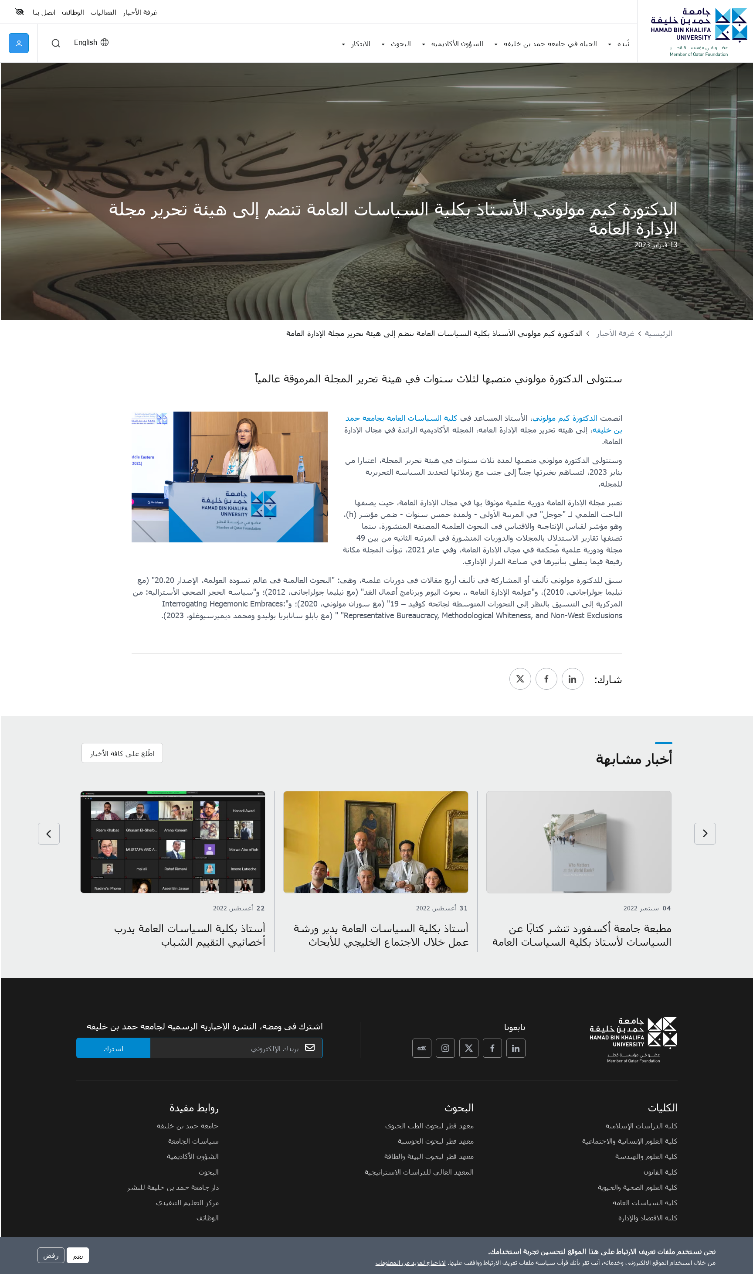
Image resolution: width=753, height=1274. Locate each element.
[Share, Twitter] (520, 679)
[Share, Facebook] (546, 679)
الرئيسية (658, 333)
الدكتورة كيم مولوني (565, 417)
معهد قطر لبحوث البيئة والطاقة (429, 1155)
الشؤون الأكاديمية (193, 1155)
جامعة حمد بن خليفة (188, 1125)
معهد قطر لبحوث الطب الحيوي (429, 1125)
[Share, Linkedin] (572, 679)
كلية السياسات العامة (645, 1202)
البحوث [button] (401, 43)
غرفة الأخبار (615, 333)
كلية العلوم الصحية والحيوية (638, 1186)
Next (49, 834)
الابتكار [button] (360, 43)
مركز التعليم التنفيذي (187, 1202)
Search (55, 43)
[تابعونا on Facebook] (492, 1048)
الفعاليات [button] (103, 11)
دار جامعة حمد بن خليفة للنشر (173, 1186)
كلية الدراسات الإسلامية (642, 1125)
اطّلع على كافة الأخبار (122, 753)
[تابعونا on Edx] (421, 1048)
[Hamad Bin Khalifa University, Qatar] (698, 31)
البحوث (209, 1171)
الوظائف (208, 1217)
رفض (51, 1255)
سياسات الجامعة (193, 1140)
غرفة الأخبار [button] (140, 11)
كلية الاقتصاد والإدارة (648, 1217)
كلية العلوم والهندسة (646, 1155)
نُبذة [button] (623, 43)
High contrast (19, 11)
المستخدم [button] (19, 43)
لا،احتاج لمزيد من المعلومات (411, 1262)
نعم (78, 1255)
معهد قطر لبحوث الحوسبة (436, 1140)
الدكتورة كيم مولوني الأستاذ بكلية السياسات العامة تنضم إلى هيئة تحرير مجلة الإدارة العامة (434, 333)
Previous (705, 834)
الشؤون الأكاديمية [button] (457, 43)
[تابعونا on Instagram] (445, 1048)
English (85, 42)
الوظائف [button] (73, 11)
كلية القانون (661, 1171)
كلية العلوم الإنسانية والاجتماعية (630, 1140)
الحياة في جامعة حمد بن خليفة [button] (550, 43)
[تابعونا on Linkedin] (516, 1048)
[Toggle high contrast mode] (21, 12)
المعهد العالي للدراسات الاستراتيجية (419, 1171)
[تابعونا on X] (468, 1048)
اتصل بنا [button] (44, 11)
